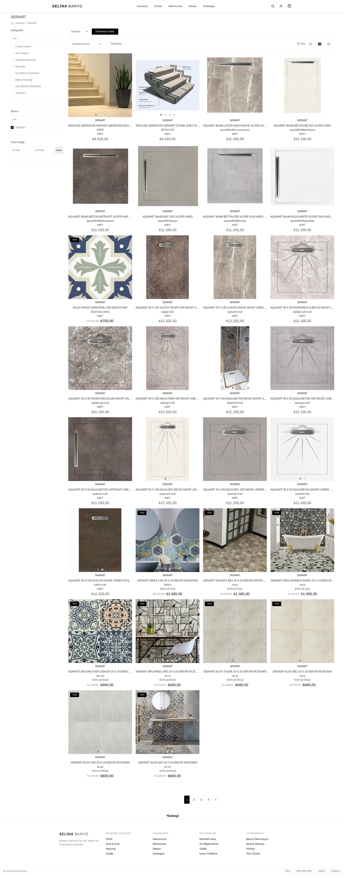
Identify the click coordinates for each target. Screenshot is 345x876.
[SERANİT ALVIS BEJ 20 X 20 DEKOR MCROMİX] (302, 631)
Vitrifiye (250, 848)
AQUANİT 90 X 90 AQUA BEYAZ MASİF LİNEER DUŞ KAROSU (302, 489)
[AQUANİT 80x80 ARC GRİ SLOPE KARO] (167, 176)
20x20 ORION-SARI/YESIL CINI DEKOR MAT (100, 307)
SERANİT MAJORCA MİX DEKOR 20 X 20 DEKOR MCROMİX (100, 671)
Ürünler (158, 6)
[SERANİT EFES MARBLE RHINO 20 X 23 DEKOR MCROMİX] (302, 540)
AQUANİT (20, 93)
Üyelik (109, 853)
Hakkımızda (175, 6)
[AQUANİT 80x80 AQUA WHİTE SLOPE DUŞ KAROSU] (302, 176)
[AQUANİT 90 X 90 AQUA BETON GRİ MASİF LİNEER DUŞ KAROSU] (302, 358)
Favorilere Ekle (95, 102)
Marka (14, 111)
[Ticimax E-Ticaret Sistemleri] (172, 816)
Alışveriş (111, 848)
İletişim (193, 6)
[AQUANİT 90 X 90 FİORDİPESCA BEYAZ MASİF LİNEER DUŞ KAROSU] (302, 267)
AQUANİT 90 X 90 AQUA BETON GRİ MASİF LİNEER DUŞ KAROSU (302, 398)
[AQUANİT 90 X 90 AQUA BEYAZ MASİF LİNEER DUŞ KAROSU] (302, 449)
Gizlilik (203, 848)
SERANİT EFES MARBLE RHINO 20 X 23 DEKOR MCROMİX (302, 580)
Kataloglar (209, 6)
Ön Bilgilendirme (208, 843)
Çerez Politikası (208, 853)
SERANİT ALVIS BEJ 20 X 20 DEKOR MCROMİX (302, 671)
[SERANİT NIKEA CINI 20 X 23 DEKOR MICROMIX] (167, 540)
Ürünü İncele (105, 102)
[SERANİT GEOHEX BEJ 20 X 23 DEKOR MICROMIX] (235, 540)
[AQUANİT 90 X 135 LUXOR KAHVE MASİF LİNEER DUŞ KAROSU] (235, 267)
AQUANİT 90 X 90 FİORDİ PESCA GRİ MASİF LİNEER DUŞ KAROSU (100, 398)
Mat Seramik (22, 53)
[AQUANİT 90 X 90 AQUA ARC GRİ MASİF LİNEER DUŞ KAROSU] (235, 449)
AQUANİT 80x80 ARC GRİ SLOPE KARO (168, 216)
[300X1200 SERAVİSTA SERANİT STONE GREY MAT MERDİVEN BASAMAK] (167, 85)
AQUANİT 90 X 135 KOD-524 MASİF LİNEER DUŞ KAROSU (100, 580)
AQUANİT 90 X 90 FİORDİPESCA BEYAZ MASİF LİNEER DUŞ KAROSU (302, 307)
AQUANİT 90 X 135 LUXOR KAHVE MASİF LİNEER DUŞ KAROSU (235, 307)
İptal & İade (112, 843)
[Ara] (272, 6)
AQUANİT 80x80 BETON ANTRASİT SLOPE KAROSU (100, 216)
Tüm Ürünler (253, 853)
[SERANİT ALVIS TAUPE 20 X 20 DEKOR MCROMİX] (235, 631)
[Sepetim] (289, 6)
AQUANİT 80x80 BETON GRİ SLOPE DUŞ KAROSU (235, 216)
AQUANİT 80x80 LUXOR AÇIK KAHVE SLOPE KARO (235, 125)
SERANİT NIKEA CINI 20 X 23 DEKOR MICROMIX (167, 580)
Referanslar (159, 843)
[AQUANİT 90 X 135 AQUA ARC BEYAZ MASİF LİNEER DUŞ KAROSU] (167, 449)
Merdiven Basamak (25, 60)
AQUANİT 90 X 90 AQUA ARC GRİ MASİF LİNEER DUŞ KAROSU (235, 489)
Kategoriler (17, 30)
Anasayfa (142, 6)
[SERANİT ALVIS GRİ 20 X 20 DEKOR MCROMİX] (100, 722)
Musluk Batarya (255, 843)
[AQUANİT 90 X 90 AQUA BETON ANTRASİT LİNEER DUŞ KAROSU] (100, 449)
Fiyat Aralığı (18, 142)
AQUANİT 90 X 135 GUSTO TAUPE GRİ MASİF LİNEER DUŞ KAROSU (167, 307)
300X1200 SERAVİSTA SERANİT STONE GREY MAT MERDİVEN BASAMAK (167, 125)
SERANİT (20, 127)
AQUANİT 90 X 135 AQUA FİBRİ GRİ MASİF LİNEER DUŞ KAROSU (167, 398)
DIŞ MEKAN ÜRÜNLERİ (28, 86)
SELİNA (67, 6)
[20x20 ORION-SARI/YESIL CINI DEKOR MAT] (100, 267)
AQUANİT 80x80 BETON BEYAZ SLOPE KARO (302, 125)
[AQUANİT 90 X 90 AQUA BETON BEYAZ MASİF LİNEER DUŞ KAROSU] (235, 358)
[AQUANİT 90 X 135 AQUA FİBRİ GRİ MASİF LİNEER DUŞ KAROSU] (167, 358)
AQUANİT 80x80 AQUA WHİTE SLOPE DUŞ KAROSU (302, 216)
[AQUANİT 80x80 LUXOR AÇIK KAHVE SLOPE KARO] (235, 85)
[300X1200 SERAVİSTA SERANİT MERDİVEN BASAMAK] (100, 85)
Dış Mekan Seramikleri (27, 73)
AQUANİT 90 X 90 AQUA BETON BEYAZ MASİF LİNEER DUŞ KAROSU (235, 398)
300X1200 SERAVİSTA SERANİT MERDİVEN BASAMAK (100, 125)
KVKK (109, 838)
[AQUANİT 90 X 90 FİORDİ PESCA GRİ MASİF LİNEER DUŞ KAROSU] (100, 358)
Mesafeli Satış (207, 838)
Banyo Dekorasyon (257, 838)
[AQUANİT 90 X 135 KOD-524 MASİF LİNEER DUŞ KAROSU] (100, 540)
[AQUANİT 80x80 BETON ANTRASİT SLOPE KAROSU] (100, 176)
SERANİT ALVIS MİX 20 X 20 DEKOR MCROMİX (167, 762)
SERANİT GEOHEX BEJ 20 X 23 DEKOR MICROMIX (235, 580)
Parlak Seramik (23, 46)
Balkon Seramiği (24, 79)
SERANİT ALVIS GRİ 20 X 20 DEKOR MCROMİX (100, 762)
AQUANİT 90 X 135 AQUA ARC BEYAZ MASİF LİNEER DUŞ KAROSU (167, 489)
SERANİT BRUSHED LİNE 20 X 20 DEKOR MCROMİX (167, 671)
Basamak (20, 66)
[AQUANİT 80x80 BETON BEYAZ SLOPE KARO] (302, 85)
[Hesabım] (281, 6)
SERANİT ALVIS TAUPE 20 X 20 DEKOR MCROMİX (235, 671)
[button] (96, 114)
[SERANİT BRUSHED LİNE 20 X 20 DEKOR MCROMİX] (167, 631)
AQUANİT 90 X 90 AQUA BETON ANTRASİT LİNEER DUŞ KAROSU (100, 489)
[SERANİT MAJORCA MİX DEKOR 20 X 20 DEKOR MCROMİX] (100, 631)
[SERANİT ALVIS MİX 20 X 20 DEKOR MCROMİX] (167, 722)
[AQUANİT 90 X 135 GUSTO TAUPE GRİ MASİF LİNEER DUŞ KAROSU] (167, 267)
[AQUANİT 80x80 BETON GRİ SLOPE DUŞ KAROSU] (235, 176)
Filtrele (59, 150)
